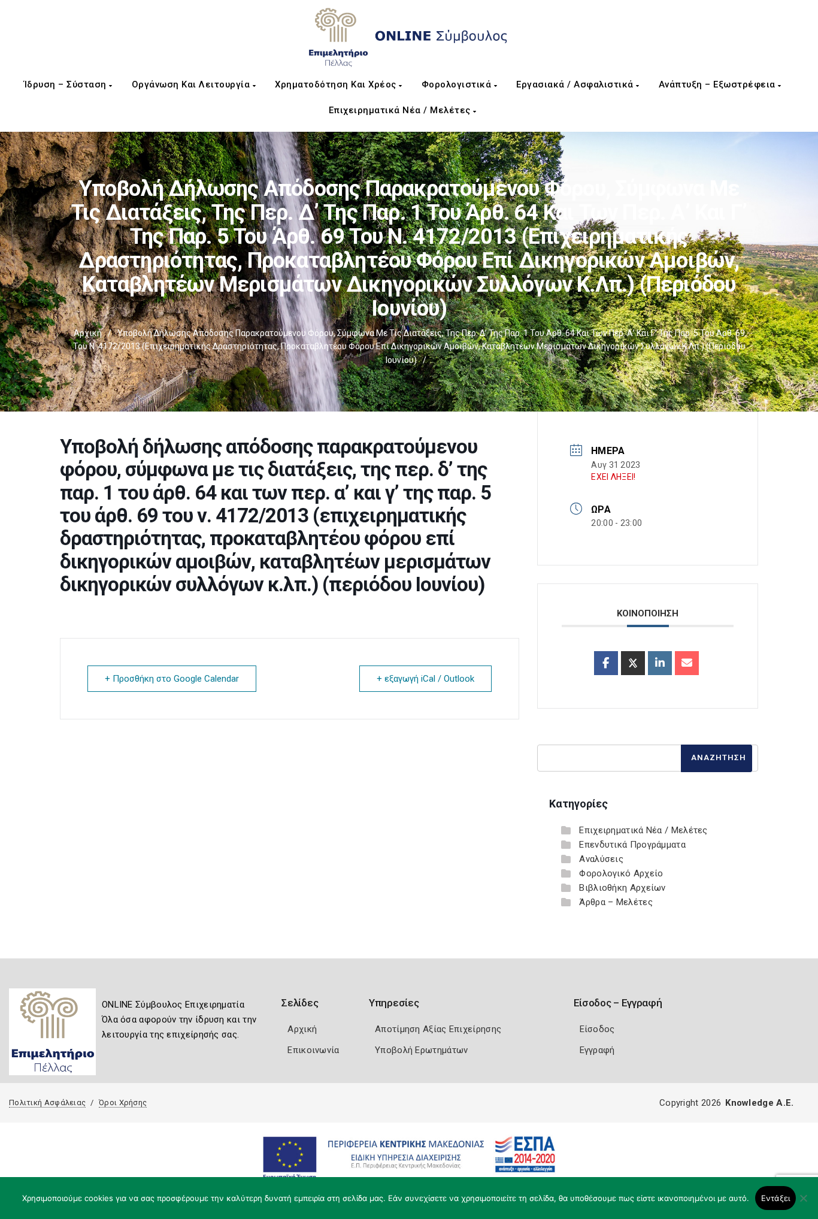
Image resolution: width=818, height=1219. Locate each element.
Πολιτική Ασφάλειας (47, 1102)
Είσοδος (597, 1029)
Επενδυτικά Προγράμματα (632, 844)
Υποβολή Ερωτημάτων (421, 1050)
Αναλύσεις (601, 859)
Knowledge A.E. (759, 1102)
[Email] (687, 663)
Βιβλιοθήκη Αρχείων (622, 887)
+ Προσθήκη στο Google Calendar (172, 678)
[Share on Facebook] (606, 663)
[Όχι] (803, 1204)
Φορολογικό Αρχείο (621, 873)
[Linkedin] (660, 663)
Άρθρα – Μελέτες (616, 902)
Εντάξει (775, 1198)
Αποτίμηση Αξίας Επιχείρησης (438, 1029)
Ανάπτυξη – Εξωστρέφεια (718, 84)
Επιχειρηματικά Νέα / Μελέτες (401, 110)
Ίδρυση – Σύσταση (67, 84)
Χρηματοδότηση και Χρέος (337, 84)
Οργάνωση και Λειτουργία (192, 84)
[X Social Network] (633, 663)
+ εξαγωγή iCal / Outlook (425, 678)
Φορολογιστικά (458, 84)
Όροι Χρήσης (123, 1102)
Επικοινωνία (313, 1050)
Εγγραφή (597, 1050)
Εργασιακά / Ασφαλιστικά (576, 84)
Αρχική (88, 333)
